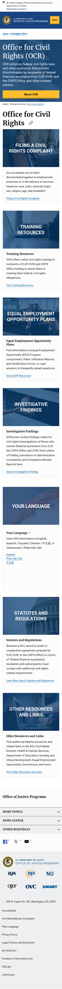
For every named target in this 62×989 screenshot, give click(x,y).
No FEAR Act (9, 950)
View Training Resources (20, 285)
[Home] (31, 20)
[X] (17, 842)
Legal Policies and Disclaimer (18, 942)
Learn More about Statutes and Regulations (30, 680)
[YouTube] (27, 842)
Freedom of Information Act (17, 958)
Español (10, 554)
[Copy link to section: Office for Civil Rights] (29, 122)
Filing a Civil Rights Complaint (22, 198)
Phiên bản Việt (14, 558)
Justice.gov (8, 974)
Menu (54, 20)
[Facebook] (6, 842)
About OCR (31, 94)
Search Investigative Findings (22, 471)
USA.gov (6, 966)
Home (5, 34)
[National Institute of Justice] (50, 876)
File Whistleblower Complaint (18, 918)
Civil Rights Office (18, 34)
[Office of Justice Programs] (7, 20)
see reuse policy (35, 104)
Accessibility (9, 910)
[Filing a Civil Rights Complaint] (31, 148)
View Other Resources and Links (24, 771)
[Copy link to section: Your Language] (29, 532)
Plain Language (10, 926)
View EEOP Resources (18, 375)
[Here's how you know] (31, 6)
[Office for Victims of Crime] (31, 889)
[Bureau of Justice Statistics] (31, 878)
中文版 (10, 562)
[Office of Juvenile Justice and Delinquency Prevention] (12, 889)
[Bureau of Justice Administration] (12, 876)
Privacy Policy (9, 934)
